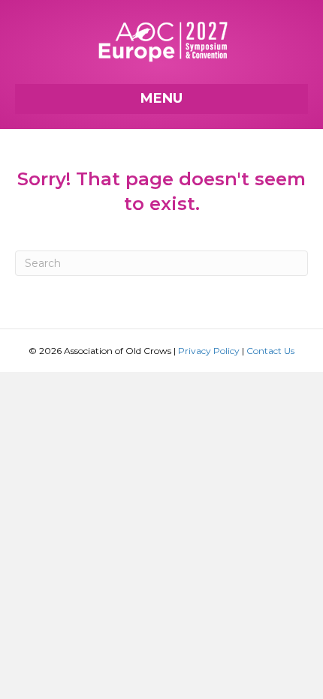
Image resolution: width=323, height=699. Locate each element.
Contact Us (270, 350)
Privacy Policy (209, 350)
